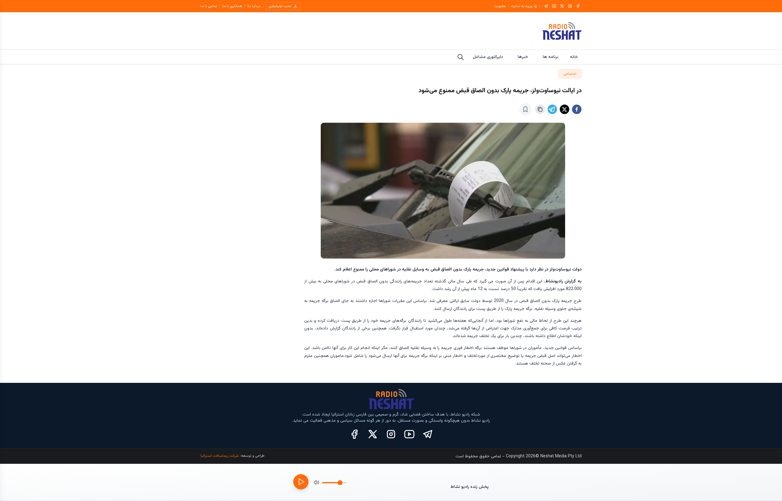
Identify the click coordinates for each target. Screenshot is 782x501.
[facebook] (577, 109)
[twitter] (564, 109)
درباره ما (254, 6)
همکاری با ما (232, 6)
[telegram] (552, 109)
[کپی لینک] (540, 109)
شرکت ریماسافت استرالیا (219, 455)
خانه (574, 57)
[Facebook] (578, 6)
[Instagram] (570, 6)
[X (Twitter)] (373, 434)
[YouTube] (554, 6)
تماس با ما (208, 6)
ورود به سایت (521, 6)
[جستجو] (460, 57)
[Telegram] (546, 6)
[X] (562, 6)
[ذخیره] (525, 109)
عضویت (500, 6)
